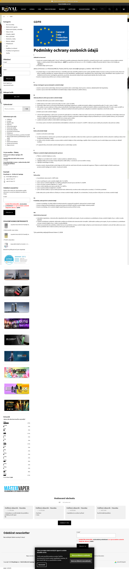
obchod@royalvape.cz (12, 177)
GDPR (8, 140)
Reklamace (10, 133)
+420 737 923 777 (10, 179)
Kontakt (9, 121)
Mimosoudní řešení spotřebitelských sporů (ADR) (18, 137)
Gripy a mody (9, 32)
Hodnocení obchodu (12, 143)
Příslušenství (9, 44)
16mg (4, 467)
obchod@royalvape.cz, (79, 69)
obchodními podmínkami (100, 539)
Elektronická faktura (12, 142)
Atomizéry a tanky (11, 39)
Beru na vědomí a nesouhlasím (81, 561)
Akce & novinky (10, 25)
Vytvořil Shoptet (121, 562)
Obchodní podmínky (12, 130)
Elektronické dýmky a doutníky (14, 29)
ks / (16, 97)
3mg (4, 432)
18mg (4, 470)
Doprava (9, 124)
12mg (4, 460)
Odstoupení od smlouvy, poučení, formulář (18, 135)
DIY (7, 46)
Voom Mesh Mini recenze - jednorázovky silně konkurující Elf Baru (16, 163)
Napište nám (10, 123)
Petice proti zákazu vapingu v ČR (13, 155)
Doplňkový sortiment (11, 48)
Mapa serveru (10, 145)
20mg (4, 474)
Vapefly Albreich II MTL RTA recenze (13, 158)
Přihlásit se (9, 79)
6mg (4, 443)
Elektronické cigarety (11, 27)
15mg (4, 463)
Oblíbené (9, 119)
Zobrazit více (64, 523)
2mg (4, 429)
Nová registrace (7, 83)
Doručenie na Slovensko (13, 131)
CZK (102, 9)
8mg (4, 446)
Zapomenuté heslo (8, 85)
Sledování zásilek (11, 128)
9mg (4, 450)
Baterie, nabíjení (10, 41)
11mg (4, 456)
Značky (8, 53)
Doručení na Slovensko (98, 556)
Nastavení (41, 565)
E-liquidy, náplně (10, 34)
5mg (4, 439)
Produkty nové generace (12, 51)
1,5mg (5, 425)
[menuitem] (23, 9)
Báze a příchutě (10, 36)
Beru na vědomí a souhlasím (81, 555)
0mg (4, 422)
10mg (4, 453)
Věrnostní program (12, 126)
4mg (4, 436)
